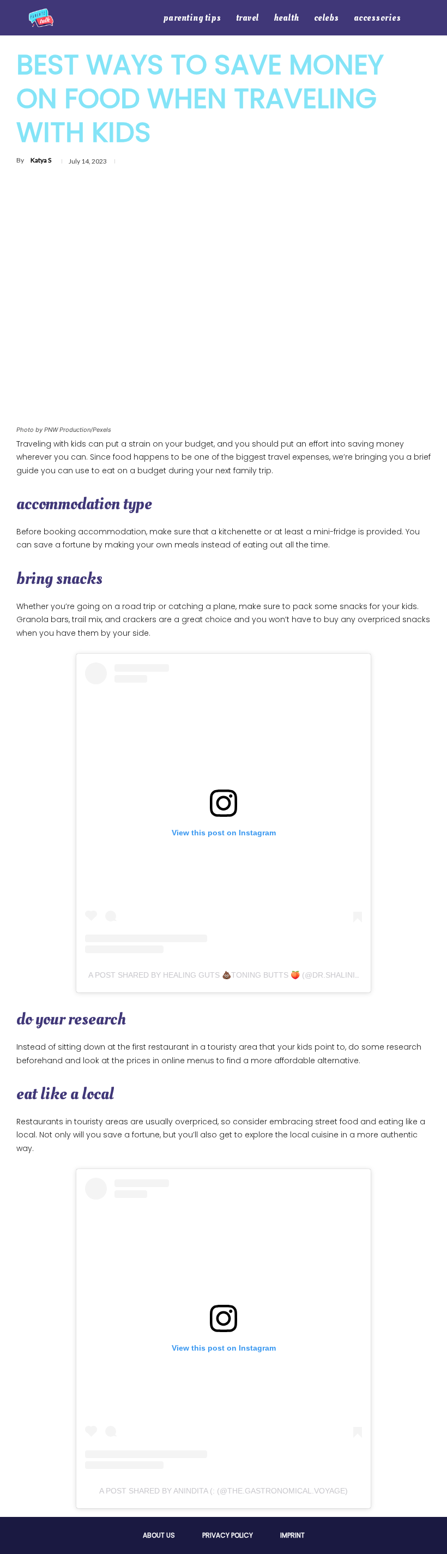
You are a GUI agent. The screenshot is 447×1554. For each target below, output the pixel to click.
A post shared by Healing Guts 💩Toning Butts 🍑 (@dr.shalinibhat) (232, 975)
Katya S (41, 160)
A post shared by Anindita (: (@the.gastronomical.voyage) (223, 1490)
